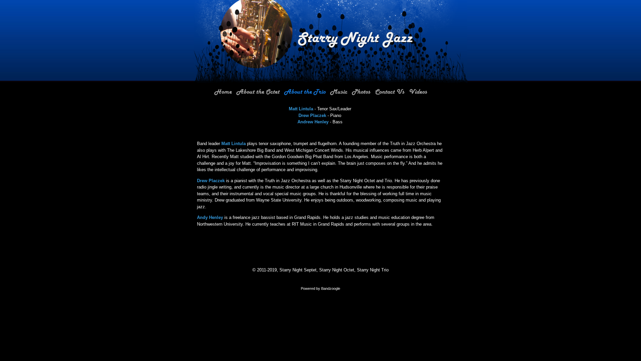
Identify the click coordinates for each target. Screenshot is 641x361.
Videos (418, 92)
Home (223, 92)
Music (338, 92)
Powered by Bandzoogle (320, 288)
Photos (361, 92)
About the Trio (305, 92)
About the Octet (257, 92)
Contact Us (389, 92)
